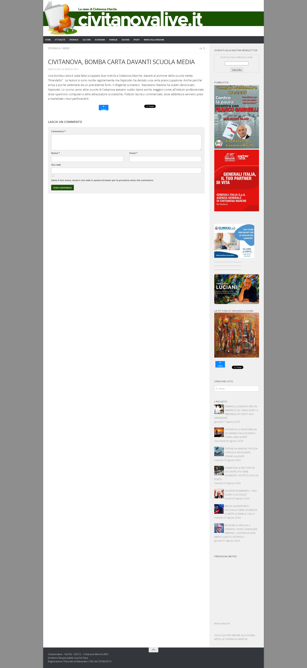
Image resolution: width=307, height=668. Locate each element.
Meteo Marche (222, 623)
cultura (87, 39)
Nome (55, 153)
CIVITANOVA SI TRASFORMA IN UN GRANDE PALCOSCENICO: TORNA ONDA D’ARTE (241, 433)
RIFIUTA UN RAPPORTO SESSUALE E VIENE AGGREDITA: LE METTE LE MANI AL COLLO (241, 509)
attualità (60, 39)
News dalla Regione (154, 39)
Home (48, 39)
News (66, 48)
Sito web (56, 164)
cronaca (73, 39)
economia (100, 39)
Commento (58, 131)
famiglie (113, 39)
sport (137, 39)
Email (133, 153)
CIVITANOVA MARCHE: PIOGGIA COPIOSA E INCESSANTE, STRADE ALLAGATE (241, 452)
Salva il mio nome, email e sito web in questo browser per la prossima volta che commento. (102, 180)
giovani (125, 39)
